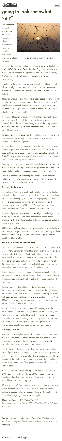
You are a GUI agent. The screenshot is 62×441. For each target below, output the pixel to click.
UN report (42, 216)
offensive (15, 57)
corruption (16, 421)
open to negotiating (29, 167)
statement (19, 170)
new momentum (15, 72)
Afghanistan (36, 417)
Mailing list (23, 437)
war (50, 421)
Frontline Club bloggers (20, 417)
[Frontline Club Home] (9, 4)
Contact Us (7, 437)
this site (34, 362)
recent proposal (30, 175)
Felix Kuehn (27, 421)
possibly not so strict (42, 370)
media (45, 421)
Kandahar (37, 421)
